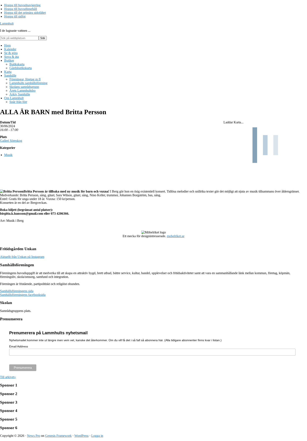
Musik (8, 155)
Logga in (97, 435)
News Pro (33, 435)
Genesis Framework (58, 435)
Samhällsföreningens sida (16, 291)
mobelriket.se (175, 236)
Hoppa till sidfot (14, 16)
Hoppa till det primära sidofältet (25, 12)
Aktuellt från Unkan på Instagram (22, 257)
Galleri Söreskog (11, 140)
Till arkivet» (8, 377)
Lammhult (7, 23)
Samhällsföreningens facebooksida (23, 295)
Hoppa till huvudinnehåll (20, 9)
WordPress (81, 435)
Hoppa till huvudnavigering (22, 5)
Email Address (18, 346)
